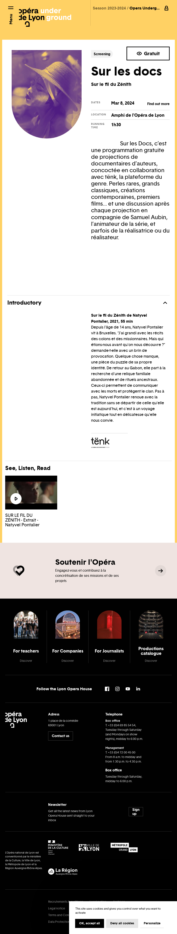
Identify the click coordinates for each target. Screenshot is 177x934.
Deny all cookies (122, 923)
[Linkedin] (138, 689)
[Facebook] (107, 689)
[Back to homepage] (45, 14)
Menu (11, 19)
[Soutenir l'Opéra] (160, 570)
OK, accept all (89, 923)
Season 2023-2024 (110, 8)
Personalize (152, 923)
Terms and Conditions (63, 915)
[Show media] (16, 498)
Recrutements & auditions (65, 902)
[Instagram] (117, 689)
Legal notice (56, 908)
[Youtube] (127, 689)
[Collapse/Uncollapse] (165, 302)
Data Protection (59, 922)
